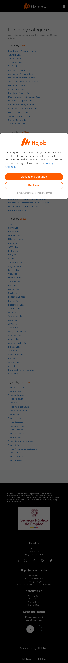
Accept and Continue (34, 176)
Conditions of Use (43, 193)
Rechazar (34, 185)
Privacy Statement (24, 193)
